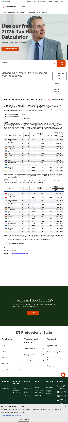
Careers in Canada (26, 391)
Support (32, 12)
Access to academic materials (48, 391)
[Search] (66, 6)
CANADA (23, 6)
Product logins (6, 386)
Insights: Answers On (27, 396)
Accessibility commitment (49, 386)
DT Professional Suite (23, 12)
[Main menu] (62, 6)
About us (26, 386)
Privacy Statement (16, 415)
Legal (14, 386)
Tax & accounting (16, 389)
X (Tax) (60, 388)
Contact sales (38, 395)
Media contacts (39, 392)
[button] (63, 374)
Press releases (28, 388)
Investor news (5, 388)
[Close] (65, 406)
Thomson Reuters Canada (8, 12)
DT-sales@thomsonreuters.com (28, 306)
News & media (16, 393)
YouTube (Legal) (61, 400)
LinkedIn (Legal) (61, 391)
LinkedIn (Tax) (61, 396)
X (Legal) (61, 386)
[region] (34, 413)
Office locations (39, 390)
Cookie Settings (24, 419)
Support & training (37, 386)
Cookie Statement (6, 415)
